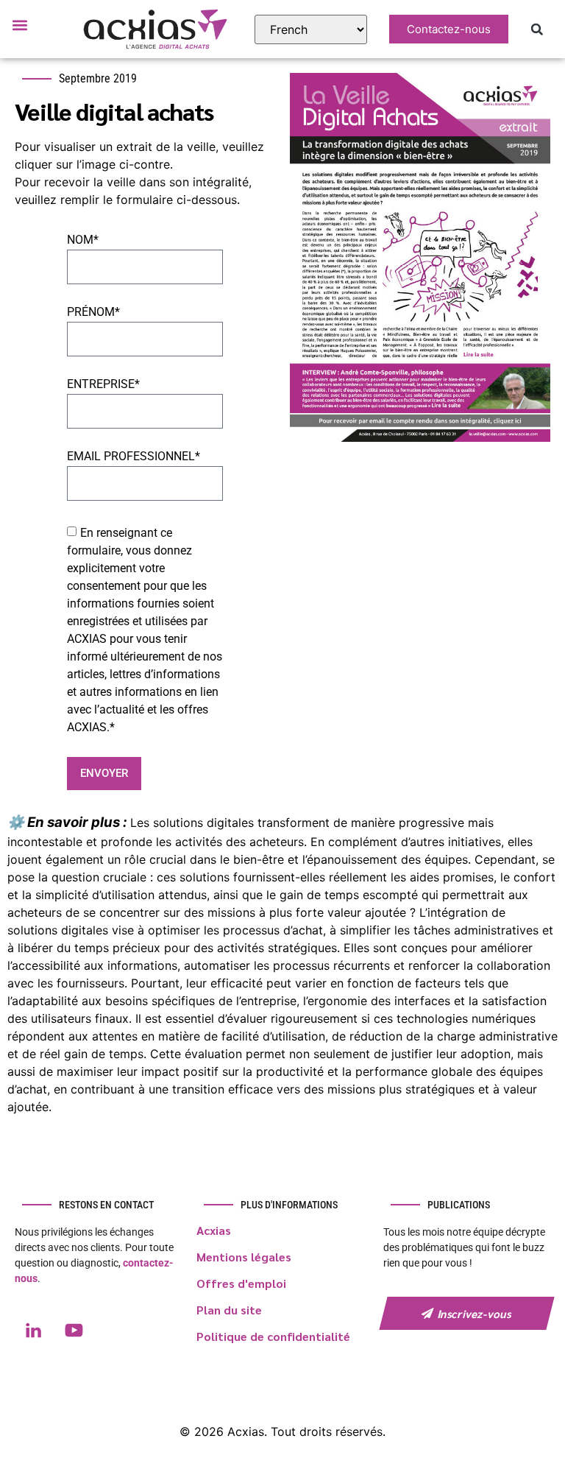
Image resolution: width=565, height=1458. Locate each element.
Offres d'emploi (241, 1283)
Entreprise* (103, 384)
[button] (19, 25)
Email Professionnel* (133, 457)
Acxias (213, 1230)
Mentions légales (243, 1256)
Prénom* (93, 312)
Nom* (83, 240)
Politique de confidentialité (273, 1336)
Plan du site (229, 1309)
